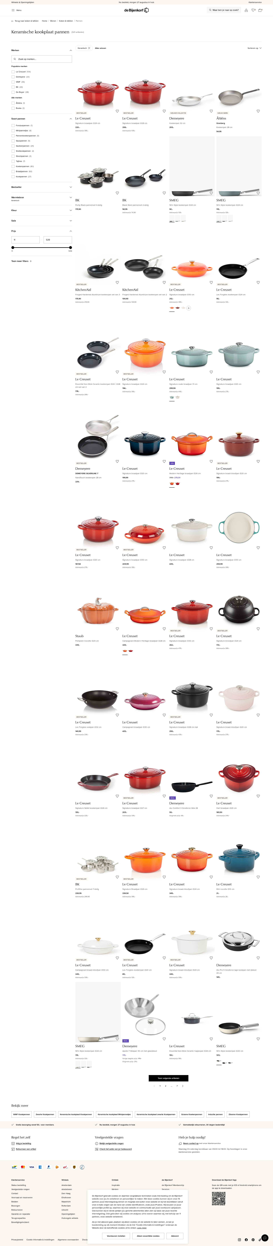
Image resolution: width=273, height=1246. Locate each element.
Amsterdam (67, 1185)
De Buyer (22, 92)
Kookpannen (23, 176)
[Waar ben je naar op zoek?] (210, 10)
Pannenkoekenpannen (27, 136)
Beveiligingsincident (20, 1222)
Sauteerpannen (25, 146)
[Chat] (264, 1237)
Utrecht (65, 1210)
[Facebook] (246, 1239)
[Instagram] (239, 1239)
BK (19, 87)
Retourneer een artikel (26, 1149)
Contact (14, 1193)
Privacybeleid (17, 1239)
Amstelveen (67, 1189)
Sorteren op (253, 48)
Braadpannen (24, 171)
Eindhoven (66, 1197)
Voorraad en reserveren (22, 1197)
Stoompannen (23, 156)
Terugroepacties (18, 1218)
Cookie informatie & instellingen (40, 1239)
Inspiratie (116, 1185)
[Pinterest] (253, 1239)
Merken (115, 1189)
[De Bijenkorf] (136, 10)
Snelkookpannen (25, 151)
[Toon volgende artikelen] (183, 1086)
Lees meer (142, 1228)
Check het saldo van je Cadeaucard (116, 1149)
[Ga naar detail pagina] (188, 308)
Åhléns (20, 103)
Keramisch (82, 48)
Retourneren (17, 1210)
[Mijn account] (246, 10)
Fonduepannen (24, 125)
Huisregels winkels (70, 1218)
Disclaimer (86, 1239)
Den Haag (66, 1193)
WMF (20, 82)
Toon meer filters (19, 261)
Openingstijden (68, 1214)
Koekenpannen (25, 166)
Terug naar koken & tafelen (27, 21)
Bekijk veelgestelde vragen (112, 1143)
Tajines (20, 161)
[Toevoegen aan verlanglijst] (117, 111)
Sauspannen (23, 141)
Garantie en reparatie (20, 1214)
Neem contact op (190, 1143)
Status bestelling (18, 1185)
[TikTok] (260, 1239)
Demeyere (22, 77)
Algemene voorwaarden (68, 1239)
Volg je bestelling (23, 1143)
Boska (20, 108)
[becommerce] (82, 1169)
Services (165, 1189)
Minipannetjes (23, 131)
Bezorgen (15, 1206)
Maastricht (66, 1201)
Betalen (14, 1201)
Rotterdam (66, 1206)
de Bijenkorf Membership (173, 1185)
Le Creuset (23, 72)
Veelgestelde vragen (20, 1189)
